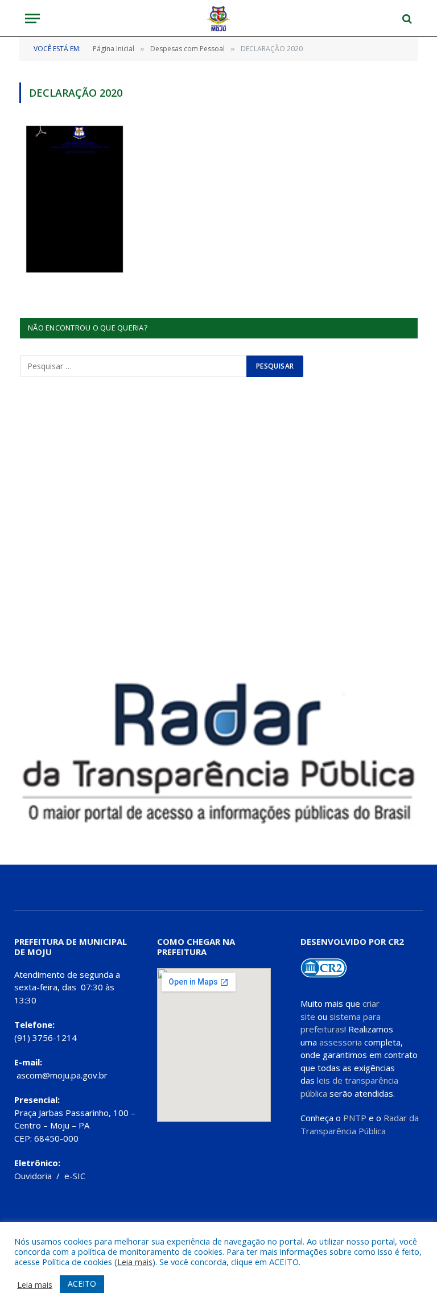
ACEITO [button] (82, 1283)
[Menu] (32, 18)
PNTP (354, 1117)
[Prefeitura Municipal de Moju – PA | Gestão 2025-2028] (218, 18)
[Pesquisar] (406, 18)
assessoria (340, 1042)
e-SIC (74, 1175)
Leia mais (134, 1261)
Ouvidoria (33, 1175)
